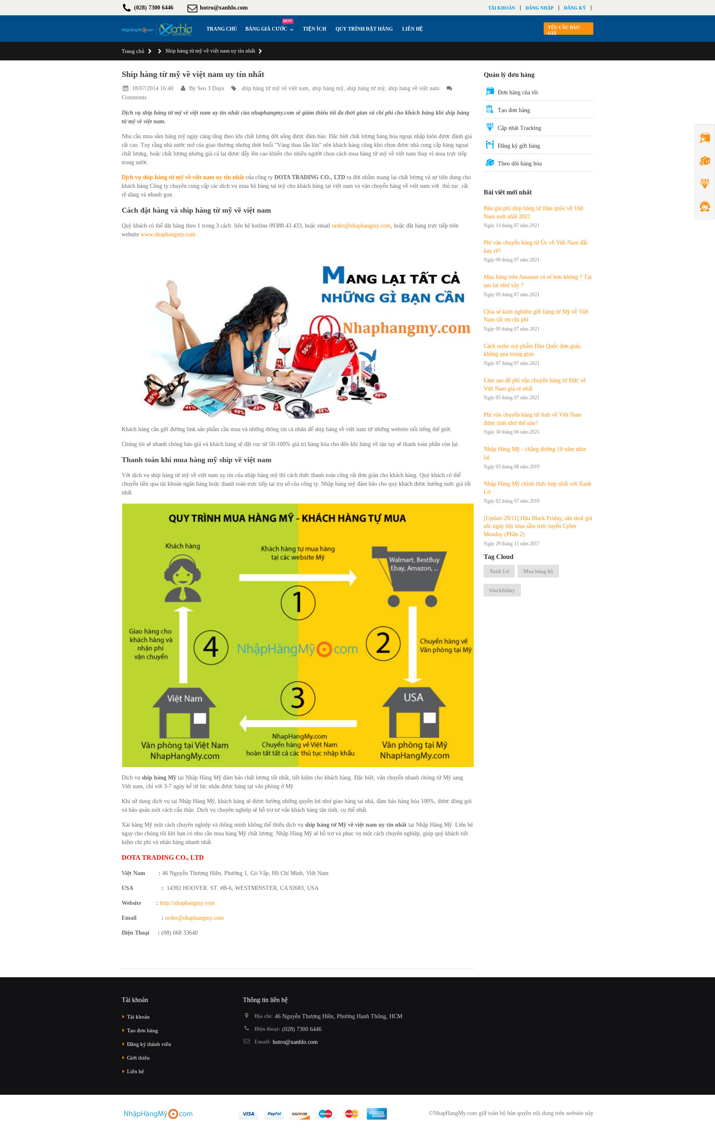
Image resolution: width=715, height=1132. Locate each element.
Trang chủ (133, 51)
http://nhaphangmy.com (187, 903)
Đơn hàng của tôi (518, 92)
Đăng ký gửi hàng (519, 146)
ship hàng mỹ (327, 88)
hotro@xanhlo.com (295, 1042)
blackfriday (502, 590)
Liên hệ (412, 29)
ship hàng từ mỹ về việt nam (275, 88)
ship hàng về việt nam (413, 88)
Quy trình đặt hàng (364, 29)
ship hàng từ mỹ (366, 88)
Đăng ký (575, 7)
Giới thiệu (138, 1058)
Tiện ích (314, 29)
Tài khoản (501, 7)
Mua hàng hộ (538, 571)
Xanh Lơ (499, 571)
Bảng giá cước (269, 27)
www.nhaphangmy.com (168, 234)
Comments (134, 97)
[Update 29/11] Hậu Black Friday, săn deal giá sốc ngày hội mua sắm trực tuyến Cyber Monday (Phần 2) (538, 526)
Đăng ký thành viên (149, 1044)
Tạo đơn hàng (514, 110)
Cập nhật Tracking (519, 128)
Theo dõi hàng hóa (520, 164)
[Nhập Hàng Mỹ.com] (157, 30)
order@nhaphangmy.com (361, 226)
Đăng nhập (539, 7)
